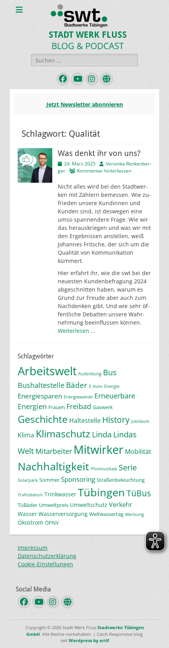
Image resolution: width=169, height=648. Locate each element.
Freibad (78, 406)
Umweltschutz (88, 504)
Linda (102, 434)
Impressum (33, 547)
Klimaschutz (63, 433)
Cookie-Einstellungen (45, 564)
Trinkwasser (60, 494)
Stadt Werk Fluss (88, 35)
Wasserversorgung (63, 514)
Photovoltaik (104, 469)
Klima (26, 435)
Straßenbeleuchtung (121, 479)
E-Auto (96, 386)
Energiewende (78, 397)
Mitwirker (98, 449)
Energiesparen (40, 395)
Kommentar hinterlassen (104, 170)
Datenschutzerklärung (47, 556)
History (116, 419)
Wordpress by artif (89, 640)
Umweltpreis (53, 504)
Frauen (56, 407)
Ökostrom (30, 522)
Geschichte (43, 419)
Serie (128, 467)
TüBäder (27, 504)
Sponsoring (78, 479)
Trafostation (30, 494)
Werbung (134, 514)
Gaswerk (103, 407)
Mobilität (138, 451)
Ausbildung (89, 373)
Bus (110, 372)
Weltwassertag (106, 514)
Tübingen (101, 492)
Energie (111, 386)
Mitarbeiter (53, 451)
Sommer (49, 479)
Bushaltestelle (41, 385)
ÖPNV (52, 522)
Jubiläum (140, 421)
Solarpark (28, 480)
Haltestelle (85, 420)
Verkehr (120, 504)
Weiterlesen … (76, 330)
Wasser (27, 514)
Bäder (76, 385)
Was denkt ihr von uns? (99, 153)
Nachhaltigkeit (53, 466)
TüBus (139, 493)
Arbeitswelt (47, 370)
